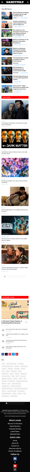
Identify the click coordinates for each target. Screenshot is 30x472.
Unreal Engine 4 (5, 396)
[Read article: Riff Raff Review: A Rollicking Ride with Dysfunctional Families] (6, 70)
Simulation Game (5, 386)
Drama (20, 371)
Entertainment (5, 30)
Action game (20, 363)
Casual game (17, 368)
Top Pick (20, 393)
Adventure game (24, 366)
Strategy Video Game (11, 391)
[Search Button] (28, 2)
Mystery (15, 378)
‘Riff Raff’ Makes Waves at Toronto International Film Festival (20, 77)
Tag (5, 6)
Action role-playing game (7, 366)
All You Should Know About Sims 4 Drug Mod (16, 329)
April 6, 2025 (25, 55)
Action (3, 363)
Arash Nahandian (24, 72)
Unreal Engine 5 (14, 396)
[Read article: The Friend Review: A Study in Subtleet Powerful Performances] (6, 61)
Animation (4, 368)
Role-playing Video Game (22, 381)
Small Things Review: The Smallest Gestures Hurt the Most (14, 210)
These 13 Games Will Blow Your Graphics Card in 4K (17, 334)
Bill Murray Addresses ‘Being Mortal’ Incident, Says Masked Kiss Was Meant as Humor (19, 51)
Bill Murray (9, 6)
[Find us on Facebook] (2, 354)
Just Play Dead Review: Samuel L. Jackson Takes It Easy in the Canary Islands (14, 268)
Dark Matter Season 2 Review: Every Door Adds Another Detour (14, 152)
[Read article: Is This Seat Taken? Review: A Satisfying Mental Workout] (15, 309)
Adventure (17, 366)
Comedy (23, 368)
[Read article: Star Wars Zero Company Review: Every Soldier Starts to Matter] (15, 225)
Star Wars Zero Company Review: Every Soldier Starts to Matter (14, 239)
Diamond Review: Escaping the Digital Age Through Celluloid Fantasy (20, 14)
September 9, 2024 (17, 83)
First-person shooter (6, 376)
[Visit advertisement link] (15, 285)
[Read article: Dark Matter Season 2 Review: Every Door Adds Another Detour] (15, 138)
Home (2, 6)
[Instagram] (15, 469)
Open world (4, 381)
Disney (8, 371)
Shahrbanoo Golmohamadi (20, 64)
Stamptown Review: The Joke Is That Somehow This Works (14, 181)
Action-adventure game (11, 363)
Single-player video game (7, 388)
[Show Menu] (2, 2)
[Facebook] (15, 458)
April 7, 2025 (25, 36)
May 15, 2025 (25, 26)
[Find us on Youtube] (16, 354)
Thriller (14, 393)
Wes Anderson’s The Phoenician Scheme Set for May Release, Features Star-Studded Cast (20, 32)
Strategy (4, 391)
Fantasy (11, 373)
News (25, 378)
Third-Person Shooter (6, 393)
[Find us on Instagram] (9, 354)
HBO (13, 376)
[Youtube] (15, 466)
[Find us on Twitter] (6, 354)
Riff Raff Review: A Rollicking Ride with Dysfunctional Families (19, 69)
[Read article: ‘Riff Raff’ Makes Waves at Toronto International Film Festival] (6, 79)
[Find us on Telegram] (13, 354)
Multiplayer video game (7, 378)
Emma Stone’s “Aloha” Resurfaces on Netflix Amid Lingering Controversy (20, 87)
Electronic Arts (5, 373)
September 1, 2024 (17, 92)
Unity (25, 393)
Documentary (14, 371)
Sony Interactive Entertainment (21, 388)
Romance (4, 383)
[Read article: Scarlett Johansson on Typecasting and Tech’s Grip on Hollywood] (6, 24)
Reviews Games (5, 236)
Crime (3, 371)
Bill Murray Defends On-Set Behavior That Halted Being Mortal (21, 41)
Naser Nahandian (24, 17)
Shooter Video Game (16, 383)
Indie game (23, 376)
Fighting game (24, 373)
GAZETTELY (15, 2)
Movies (4, 13)
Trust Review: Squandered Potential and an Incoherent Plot (16, 341)
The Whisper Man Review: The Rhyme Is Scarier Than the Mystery (14, 123)
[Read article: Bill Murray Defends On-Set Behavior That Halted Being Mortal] (6, 42)
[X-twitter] (15, 462)
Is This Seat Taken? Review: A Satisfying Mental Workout (11, 322)
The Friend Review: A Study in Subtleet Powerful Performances (20, 59)
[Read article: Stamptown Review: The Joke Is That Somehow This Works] (15, 167)
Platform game (12, 381)
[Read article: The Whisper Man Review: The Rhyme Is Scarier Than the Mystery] (15, 109)
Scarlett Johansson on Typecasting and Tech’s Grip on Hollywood (20, 23)
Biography (10, 368)
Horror (17, 376)
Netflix (20, 378)
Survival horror (21, 391)
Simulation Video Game (16, 386)
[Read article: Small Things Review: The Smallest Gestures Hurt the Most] (15, 196)
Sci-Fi (9, 383)
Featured (17, 373)
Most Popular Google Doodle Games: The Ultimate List (16, 347)
